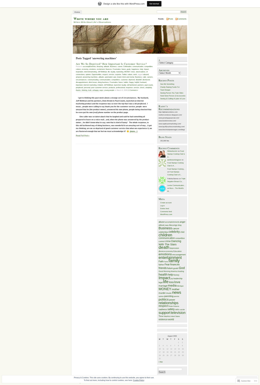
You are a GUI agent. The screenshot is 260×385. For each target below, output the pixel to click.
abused (146, 74)
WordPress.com (166, 214)
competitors (115, 80)
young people (109, 90)
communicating (93, 80)
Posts (171, 19)
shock (142, 87)
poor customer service (99, 87)
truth (89, 90)
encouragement (179, 254)
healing (181, 271)
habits (126, 82)
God (182, 268)
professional (120, 87)
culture (78, 69)
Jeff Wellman (102, 72)
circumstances (81, 80)
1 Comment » (133, 90)
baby (167, 225)
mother (176, 289)
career (120, 66)
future (124, 69)
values (130, 74)
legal (161, 282)
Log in (162, 206)
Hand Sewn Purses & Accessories (173, 96)
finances (109, 69)
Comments (182, 19)
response (129, 87)
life (109, 72)
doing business (103, 82)
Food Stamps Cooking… (176, 169)
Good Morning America (168, 271)
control (161, 241)
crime (168, 241)
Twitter (124, 74)
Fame (166, 261)
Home (77, 12)
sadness (163, 309)
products (112, 87)
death (164, 247)
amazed (79, 77)
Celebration (127, 66)
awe (114, 77)
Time (161, 316)
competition (148, 66)
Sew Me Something (167, 84)
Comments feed (166, 211)
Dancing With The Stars (170, 243)
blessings (173, 225)
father (161, 264)
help (141, 69)
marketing (119, 72)
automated (108, 77)
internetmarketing (90, 72)
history (176, 275)
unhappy (95, 90)
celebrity (174, 231)
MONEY (127, 72)
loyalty (113, 72)
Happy (131, 82)
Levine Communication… (176, 185)
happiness (135, 69)
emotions (92, 69)
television (178, 313)
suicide (182, 309)
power (172, 300)
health (163, 274)
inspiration (79, 72)
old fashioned (132, 85)
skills (177, 309)
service (111, 74)
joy (172, 279)
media (172, 285)
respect (105, 74)
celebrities (163, 232)
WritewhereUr (172, 151)
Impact (146, 69)
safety (171, 309)
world (171, 319)
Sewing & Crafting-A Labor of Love (172, 99)
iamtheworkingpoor (174, 160)
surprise (118, 74)
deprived (131, 80)
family (174, 260)
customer (124, 80)
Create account (166, 203)
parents (176, 296)
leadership (177, 278)
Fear (167, 264)
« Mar (161, 362)
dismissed (146, 80)
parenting (168, 296)
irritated (100, 85)
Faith (161, 261)
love (177, 282)
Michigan (180, 286)
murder (162, 293)
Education (177, 251)
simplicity (148, 87)
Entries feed (164, 208)
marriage (163, 285)
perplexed (79, 87)
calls (144, 77)
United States (175, 316)
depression (174, 248)
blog (179, 225)
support (164, 313)
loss (171, 282)
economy (85, 69)
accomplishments (89, 66)
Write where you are (91, 18)
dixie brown (93, 82)
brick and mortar (128, 77)
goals (129, 69)
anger (182, 222)
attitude (106, 66)
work (135, 74)
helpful (137, 82)
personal (87, 87)
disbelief (139, 80)
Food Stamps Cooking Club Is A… (176, 154)
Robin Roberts (174, 306)
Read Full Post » (82, 136)
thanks (78, 90)
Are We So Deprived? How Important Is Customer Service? (111, 64)
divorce (162, 251)
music (169, 293)
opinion (88, 74)
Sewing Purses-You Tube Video (171, 93)
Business (113, 66)
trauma (167, 316)
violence (163, 319)
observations (140, 72)
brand (119, 77)
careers (150, 77)
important (79, 85)
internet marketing (90, 85)
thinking (84, 90)
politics (164, 299)
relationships (168, 303)
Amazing (100, 66)
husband (143, 82)
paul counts (149, 85)
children (165, 235)
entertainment (170, 257)
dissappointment (82, 82)
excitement (101, 69)
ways (101, 90)
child (182, 232)
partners (141, 85)
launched (117, 85)
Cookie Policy (138, 380)
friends (163, 268)
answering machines (90, 77)
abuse (162, 222)
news (133, 72)
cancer (175, 228)
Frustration (117, 69)
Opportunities (96, 74)
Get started (154, 4)
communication (137, 66)
